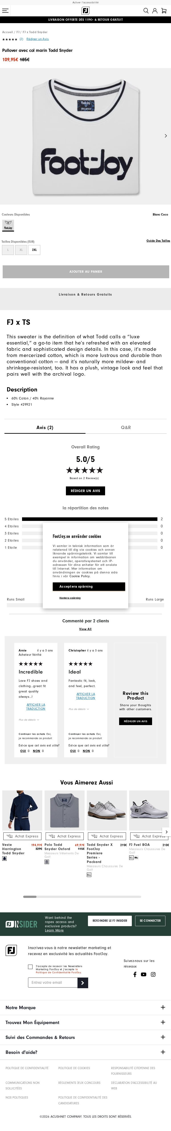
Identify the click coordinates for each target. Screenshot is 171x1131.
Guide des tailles (158, 241)
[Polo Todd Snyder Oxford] (65, 829)
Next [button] (166, 136)
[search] (146, 10)
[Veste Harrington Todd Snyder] (22, 829)
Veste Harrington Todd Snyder (13, 849)
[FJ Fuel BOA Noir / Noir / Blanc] (136, 857)
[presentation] (45, 426)
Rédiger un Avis (37, 39)
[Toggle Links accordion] (85, 1007)
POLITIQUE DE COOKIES (74, 1068)
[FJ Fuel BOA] (149, 829)
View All (85, 629)
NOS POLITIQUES (17, 1097)
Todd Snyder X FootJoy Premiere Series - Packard (100, 853)
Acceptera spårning (76, 586)
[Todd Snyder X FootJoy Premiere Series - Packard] (107, 829)
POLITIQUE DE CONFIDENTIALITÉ (27, 1068)
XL (21, 250)
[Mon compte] (155, 10)
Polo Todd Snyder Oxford (57, 847)
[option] (85, 140)
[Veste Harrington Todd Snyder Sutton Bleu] (4, 858)
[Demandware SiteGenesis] (85, 10)
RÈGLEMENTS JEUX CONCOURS (79, 1083)
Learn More (54, 930)
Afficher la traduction (35, 707)
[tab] (163, 11)
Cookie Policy (79, 576)
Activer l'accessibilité (86, 2)
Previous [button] (5, 136)
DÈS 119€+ (71, 20)
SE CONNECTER (150, 921)
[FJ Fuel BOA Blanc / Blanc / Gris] (131, 857)
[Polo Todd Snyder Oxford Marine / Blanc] (47, 862)
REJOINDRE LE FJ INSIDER (110, 921)
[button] (5, 10)
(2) (21, 39)
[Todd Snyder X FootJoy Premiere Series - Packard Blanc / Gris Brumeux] (89, 875)
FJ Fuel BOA (139, 845)
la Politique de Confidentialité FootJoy (58, 971)
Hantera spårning (70, 597)
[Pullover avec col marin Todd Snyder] (85, 140)
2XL (34, 250)
